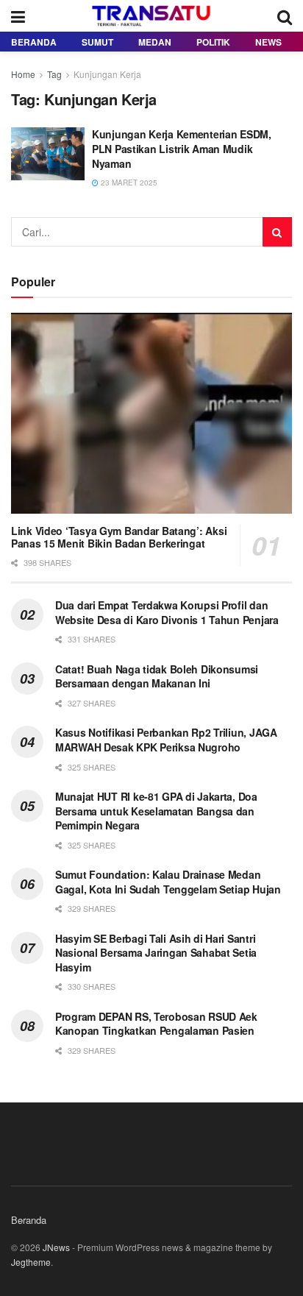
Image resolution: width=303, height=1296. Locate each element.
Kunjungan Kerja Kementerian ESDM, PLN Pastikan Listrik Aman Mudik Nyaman (181, 148)
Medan (154, 42)
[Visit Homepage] (151, 16)
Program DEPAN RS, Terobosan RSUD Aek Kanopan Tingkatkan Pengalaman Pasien (156, 1023)
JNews (56, 1247)
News (268, 42)
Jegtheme (31, 1262)
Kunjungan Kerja (107, 74)
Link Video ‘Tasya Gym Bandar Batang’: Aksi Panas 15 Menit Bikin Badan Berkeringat (119, 537)
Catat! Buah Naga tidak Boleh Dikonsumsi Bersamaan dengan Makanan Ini (156, 676)
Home (23, 74)
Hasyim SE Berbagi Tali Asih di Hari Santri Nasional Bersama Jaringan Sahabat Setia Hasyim (156, 952)
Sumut (97, 42)
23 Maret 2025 (128, 182)
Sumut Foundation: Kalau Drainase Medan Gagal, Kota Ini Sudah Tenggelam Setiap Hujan (168, 881)
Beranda (34, 42)
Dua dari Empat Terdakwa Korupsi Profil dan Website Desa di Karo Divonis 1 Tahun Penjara (167, 612)
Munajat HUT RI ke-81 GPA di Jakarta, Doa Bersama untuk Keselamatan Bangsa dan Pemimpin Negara (156, 810)
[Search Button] (284, 16)
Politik (213, 42)
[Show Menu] (18, 16)
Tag (54, 74)
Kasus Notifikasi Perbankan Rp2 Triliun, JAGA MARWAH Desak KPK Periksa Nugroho (166, 739)
